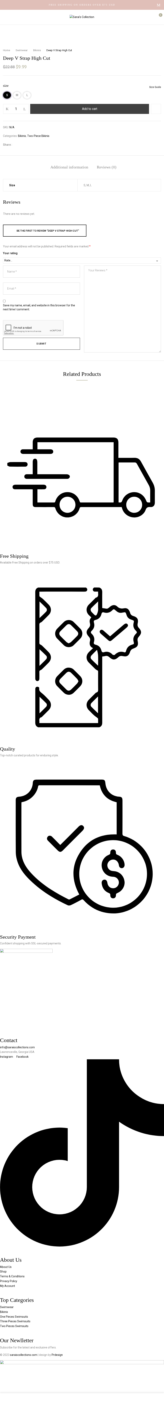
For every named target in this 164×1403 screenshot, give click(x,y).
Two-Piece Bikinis (38, 135)
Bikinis (37, 50)
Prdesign (57, 1354)
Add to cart (89, 109)
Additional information (69, 167)
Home (6, 50)
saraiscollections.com (24, 1354)
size (6, 86)
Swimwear (22, 50)
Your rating (10, 253)
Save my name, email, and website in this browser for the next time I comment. (39, 307)
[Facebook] (17, 144)
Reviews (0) (106, 167)
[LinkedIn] (30, 144)
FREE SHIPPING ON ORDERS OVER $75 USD (82, 5)
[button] (157, 17)
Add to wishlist (156, 109)
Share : (7, 144)
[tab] (69, 167)
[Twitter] (23, 144)
